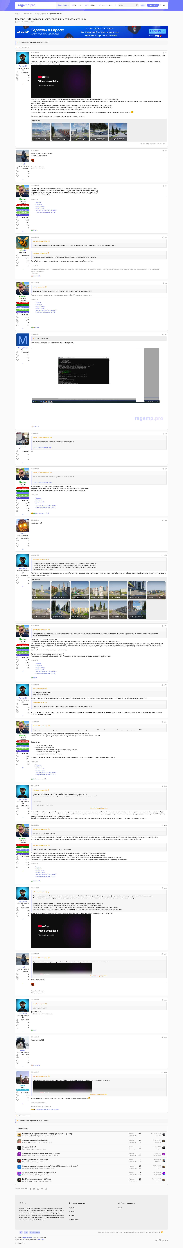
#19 (165, 1037)
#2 (166, 151)
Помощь (148, 1232)
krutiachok (25, 1175)
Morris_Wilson (23, 348)
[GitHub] (163, 1240)
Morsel (24, 1142)
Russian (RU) (35, 1232)
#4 (166, 237)
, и (47, 1109)
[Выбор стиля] (160, 5)
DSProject (25, 1181)
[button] (68, 5)
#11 (165, 626)
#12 (165, 685)
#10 (165, 555)
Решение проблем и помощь (49, 1155)
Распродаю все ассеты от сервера (35, 1160)
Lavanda (158, 1135)
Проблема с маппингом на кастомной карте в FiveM (41, 1153)
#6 (166, 334)
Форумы (71, 1207)
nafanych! (158, 1149)
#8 (166, 469)
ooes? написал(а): (39, 688)
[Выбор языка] (164, 5)
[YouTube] (166, 1240)
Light (26, 1232)
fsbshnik (25, 1136)
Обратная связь (103, 1232)
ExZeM (22, 1050)
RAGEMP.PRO (27, 1237)
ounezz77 (22, 447)
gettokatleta (26, 1155)
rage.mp (41, 1239)
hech (23, 1149)
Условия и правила (116, 1232)
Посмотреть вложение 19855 (42, 447)
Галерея (71, 1211)
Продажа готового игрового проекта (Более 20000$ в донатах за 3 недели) (50, 1166)
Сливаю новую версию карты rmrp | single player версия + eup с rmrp (47, 1134)
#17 (165, 954)
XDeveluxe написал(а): (40, 253)
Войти (120, 1207)
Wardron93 (20, 22)
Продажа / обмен (43, 1136)
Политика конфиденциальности (134, 1232)
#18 (165, 1000)
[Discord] (160, 1240)
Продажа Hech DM (29, 1147)
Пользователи (73, 1219)
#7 (166, 434)
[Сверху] (159, 1232)
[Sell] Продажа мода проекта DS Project (36, 1179)
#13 (165, 722)
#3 (166, 186)
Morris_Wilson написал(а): (41, 437)
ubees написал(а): (38, 287)
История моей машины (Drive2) (45, 212)
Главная (155, 1232)
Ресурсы (71, 1215)
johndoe (158, 1168)
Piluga (24, 1162)
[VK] (156, 1240)
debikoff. (23, 533)
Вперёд (25, 47)
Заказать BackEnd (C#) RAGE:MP (45, 210)
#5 (166, 283)
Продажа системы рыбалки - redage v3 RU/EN (39, 1173)
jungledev (158, 1142)
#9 (166, 520)
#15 (165, 825)
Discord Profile (39, 206)
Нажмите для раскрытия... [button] (98, 808)
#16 (165, 888)
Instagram (38, 204)
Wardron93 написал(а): (40, 241)
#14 (165, 786)
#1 (166, 53)
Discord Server (39, 208)
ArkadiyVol (25, 1168)
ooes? (23, 164)
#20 (165, 1072)
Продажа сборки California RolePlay (35, 1140)
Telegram (38, 202)
